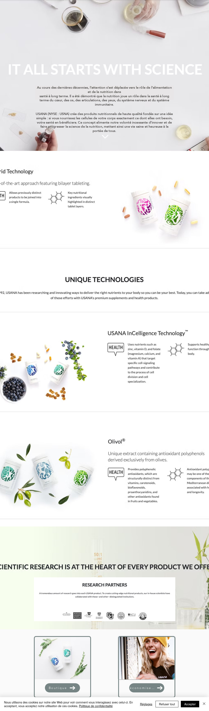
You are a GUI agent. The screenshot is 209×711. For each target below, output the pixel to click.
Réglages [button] (146, 704)
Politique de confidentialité (96, 706)
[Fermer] (204, 704)
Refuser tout (167, 704)
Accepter (190, 704)
